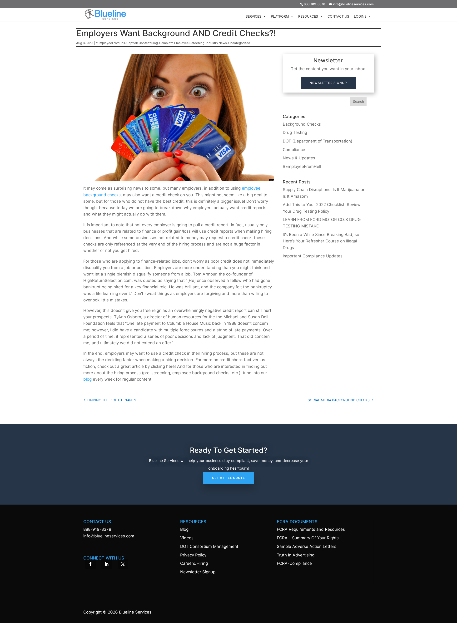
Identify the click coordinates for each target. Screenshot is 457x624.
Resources (308, 16)
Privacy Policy (193, 555)
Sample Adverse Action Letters (306, 546)
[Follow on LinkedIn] (106, 564)
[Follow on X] (123, 564)
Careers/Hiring (194, 563)
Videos (187, 538)
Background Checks (302, 124)
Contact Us (338, 16)
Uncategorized (239, 43)
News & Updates (299, 158)
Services (253, 16)
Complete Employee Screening (181, 43)
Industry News (216, 43)
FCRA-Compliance (294, 563)
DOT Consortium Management (209, 546)
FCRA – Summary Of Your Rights (308, 538)
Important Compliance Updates (313, 256)
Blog (184, 529)
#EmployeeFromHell (110, 43)
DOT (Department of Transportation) (317, 141)
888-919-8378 (97, 529)
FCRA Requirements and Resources (311, 529)
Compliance (294, 149)
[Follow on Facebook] (90, 564)
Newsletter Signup (328, 83)
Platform (280, 16)
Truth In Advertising (295, 555)
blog (87, 379)
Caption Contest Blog (142, 43)
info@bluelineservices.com (108, 536)
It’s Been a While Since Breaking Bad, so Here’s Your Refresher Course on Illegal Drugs (321, 241)
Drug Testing (295, 132)
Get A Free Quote (228, 478)
